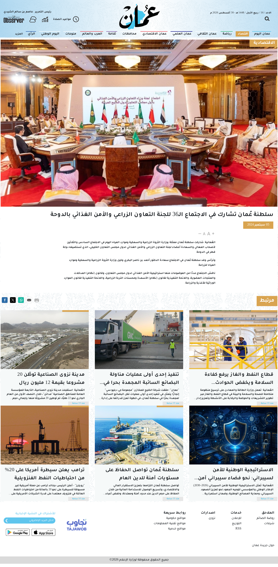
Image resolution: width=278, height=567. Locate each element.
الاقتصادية (264, 43)
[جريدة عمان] (139, 16)
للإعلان (236, 518)
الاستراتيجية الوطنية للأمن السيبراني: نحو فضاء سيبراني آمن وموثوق (234, 475)
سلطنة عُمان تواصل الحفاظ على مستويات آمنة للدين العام (142, 474)
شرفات (269, 523)
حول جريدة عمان (263, 545)
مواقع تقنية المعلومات (170, 523)
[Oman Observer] (14, 19)
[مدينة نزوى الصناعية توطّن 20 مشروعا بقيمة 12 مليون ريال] (45, 339)
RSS (238, 529)
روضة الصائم (265, 518)
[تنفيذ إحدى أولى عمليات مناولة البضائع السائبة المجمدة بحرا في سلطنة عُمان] (139, 339)
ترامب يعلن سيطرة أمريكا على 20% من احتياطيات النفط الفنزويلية (45, 474)
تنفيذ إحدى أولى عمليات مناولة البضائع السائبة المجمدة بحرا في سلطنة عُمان (141, 380)
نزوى (212, 518)
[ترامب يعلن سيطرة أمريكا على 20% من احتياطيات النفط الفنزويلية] (45, 435)
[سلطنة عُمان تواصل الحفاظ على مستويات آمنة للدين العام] (139, 435)
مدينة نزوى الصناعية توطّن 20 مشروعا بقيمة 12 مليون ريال (51, 379)
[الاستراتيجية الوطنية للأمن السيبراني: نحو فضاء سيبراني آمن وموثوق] (233, 435)
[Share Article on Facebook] (5, 300)
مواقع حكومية (176, 518)
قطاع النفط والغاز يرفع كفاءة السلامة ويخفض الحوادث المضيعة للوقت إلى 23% (239, 380)
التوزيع (236, 523)
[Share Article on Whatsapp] (21, 300)
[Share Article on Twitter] (13, 300)
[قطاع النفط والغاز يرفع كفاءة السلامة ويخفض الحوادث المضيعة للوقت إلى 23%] (233, 339)
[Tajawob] (76, 524)
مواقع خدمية (177, 529)
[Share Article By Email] (29, 300)
